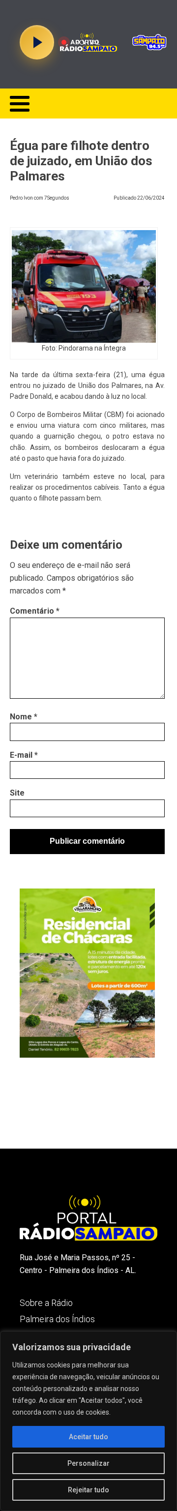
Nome (23, 716)
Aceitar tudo (88, 1437)
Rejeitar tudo (88, 1490)
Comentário (34, 611)
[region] (88, 1421)
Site (17, 793)
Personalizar (88, 1463)
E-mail (24, 755)
